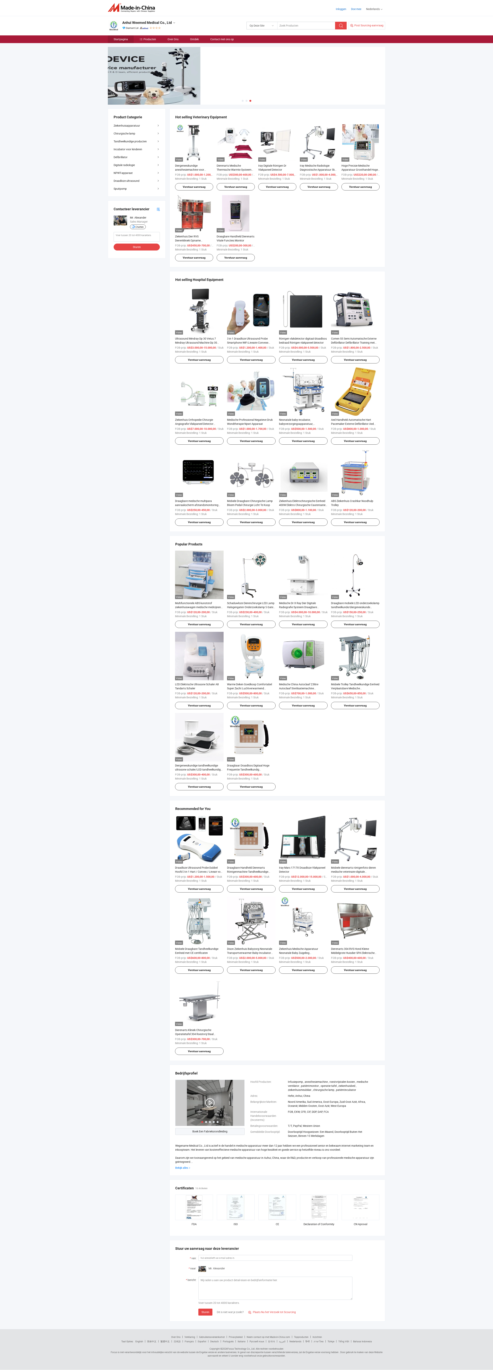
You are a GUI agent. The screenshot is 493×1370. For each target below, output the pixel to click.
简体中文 (151, 1341)
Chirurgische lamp (124, 133)
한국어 (271, 1341)
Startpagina (121, 39)
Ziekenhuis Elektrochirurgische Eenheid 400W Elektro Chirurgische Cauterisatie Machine (302, 505)
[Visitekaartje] (158, 209)
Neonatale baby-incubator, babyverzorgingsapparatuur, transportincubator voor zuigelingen (300, 424)
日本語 (177, 1341)
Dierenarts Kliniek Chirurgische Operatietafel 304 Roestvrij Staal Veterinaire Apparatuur (194, 1034)
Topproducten (301, 1336)
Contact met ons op (222, 39)
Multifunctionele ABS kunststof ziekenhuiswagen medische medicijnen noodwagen (198, 607)
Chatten (139, 226)
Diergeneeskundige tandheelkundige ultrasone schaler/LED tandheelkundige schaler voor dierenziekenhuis (198, 769)
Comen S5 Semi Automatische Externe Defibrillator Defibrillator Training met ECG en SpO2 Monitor (353, 342)
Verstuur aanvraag (194, 186)
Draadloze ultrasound (126, 181)
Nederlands (295, 1341)
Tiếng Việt (343, 1341)
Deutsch (214, 1341)
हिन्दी (307, 1341)
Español (202, 1341)
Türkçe (331, 1341)
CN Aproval (360, 1224)
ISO (236, 1224)
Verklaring (189, 1336)
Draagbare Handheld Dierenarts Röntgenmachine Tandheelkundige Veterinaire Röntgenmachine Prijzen (248, 871)
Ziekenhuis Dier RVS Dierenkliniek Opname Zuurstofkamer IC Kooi (188, 240)
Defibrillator (120, 157)
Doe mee (356, 9)
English (139, 1341)
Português (228, 1341)
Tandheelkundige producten (130, 141)
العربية (282, 1341)
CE (277, 1224)
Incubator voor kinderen (128, 149)
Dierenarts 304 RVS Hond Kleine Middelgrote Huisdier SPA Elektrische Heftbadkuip (353, 953)
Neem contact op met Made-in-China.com (268, 1336)
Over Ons (173, 39)
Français (189, 1341)
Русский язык (257, 1341)
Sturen (205, 1312)
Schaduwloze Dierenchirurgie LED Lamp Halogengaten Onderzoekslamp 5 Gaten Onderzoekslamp (251, 607)
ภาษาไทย (319, 1341)
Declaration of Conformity (319, 1224)
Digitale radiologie (124, 165)
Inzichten (317, 1336)
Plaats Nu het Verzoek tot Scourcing (272, 1312)
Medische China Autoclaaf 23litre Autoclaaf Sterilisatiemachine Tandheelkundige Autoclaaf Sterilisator (302, 688)
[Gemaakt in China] (132, 7)
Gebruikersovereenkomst (212, 1336)
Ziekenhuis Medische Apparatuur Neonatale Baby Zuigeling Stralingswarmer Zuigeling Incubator (301, 953)
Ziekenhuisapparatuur (127, 125)
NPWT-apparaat (123, 173)
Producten (149, 39)
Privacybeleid (236, 1336)
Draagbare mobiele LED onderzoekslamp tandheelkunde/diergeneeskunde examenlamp (355, 607)
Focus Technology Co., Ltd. (241, 1348)
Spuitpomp (120, 188)
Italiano (242, 1341)
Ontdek (194, 39)
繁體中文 (165, 1341)
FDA (194, 1224)
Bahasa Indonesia (362, 1341)
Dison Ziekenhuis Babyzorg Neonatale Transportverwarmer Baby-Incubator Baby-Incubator (249, 953)
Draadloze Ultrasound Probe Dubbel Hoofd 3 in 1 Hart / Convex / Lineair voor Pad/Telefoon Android (199, 871)
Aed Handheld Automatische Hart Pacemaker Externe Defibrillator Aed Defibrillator (352, 424)
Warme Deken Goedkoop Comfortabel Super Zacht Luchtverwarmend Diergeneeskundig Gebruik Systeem (249, 688)
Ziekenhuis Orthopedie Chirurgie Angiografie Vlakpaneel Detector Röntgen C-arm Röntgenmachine (194, 424)
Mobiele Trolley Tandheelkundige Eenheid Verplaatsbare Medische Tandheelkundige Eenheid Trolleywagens (355, 688)
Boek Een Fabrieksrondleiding (209, 1131)
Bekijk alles (181, 1168)
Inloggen (341, 9)
